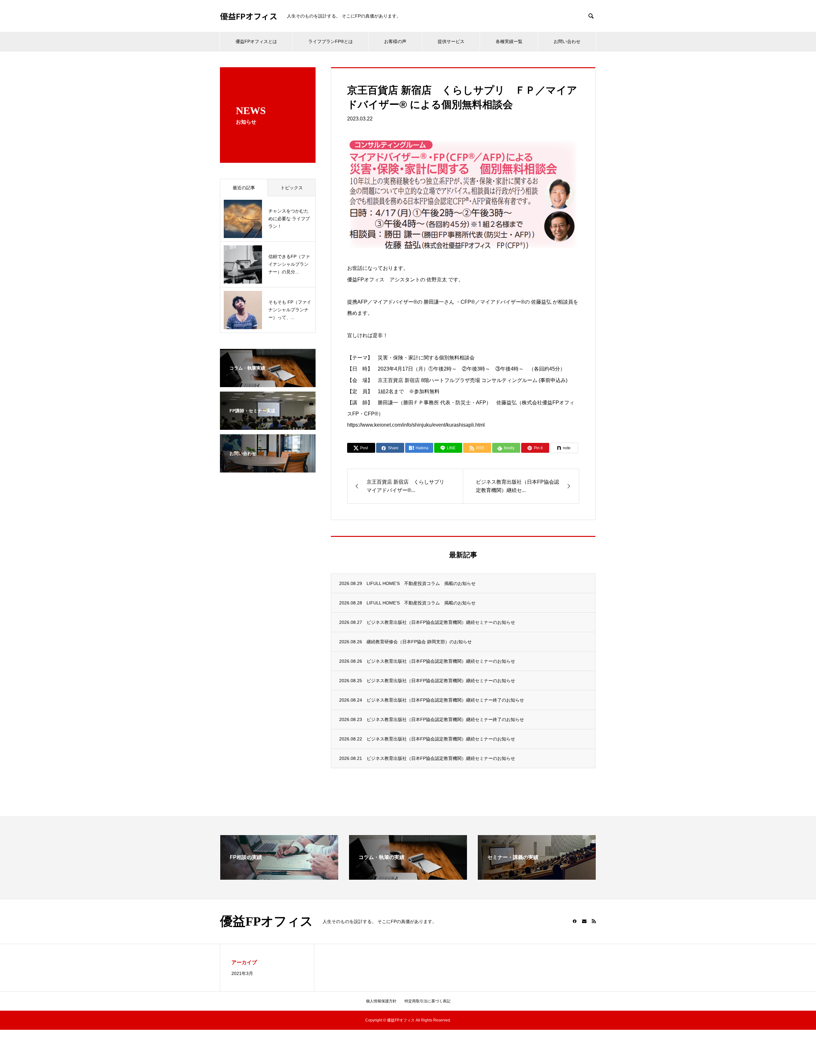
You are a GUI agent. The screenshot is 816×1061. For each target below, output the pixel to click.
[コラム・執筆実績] (268, 383)
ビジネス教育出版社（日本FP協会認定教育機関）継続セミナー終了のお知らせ (445, 700)
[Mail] (584, 921)
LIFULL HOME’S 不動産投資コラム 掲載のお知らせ (421, 583)
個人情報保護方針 (381, 1001)
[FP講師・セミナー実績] (268, 425)
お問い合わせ (567, 41)
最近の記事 (244, 187)
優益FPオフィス (248, 16)
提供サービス (451, 41)
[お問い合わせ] (268, 468)
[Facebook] (574, 921)
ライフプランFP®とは (330, 41)
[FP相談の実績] (279, 877)
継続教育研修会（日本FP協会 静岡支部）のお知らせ (419, 641)
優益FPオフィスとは (256, 41)
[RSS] (594, 921)
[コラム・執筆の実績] (408, 877)
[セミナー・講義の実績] (537, 877)
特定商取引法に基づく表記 (427, 1001)
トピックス (291, 187)
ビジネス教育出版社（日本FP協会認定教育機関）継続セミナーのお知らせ (441, 622)
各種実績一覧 (509, 41)
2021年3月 (242, 973)
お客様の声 (395, 41)
